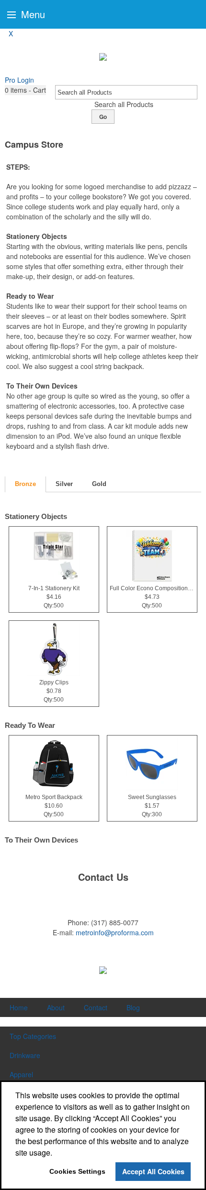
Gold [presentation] (99, 483)
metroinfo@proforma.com (115, 932)
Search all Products (123, 104)
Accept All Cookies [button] (153, 1171)
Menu (31, 14)
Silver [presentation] (64, 483)
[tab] (25, 484)
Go (103, 116)
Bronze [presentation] (25, 483)
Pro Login (19, 80)
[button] (25, 90)
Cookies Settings (77, 1171)
